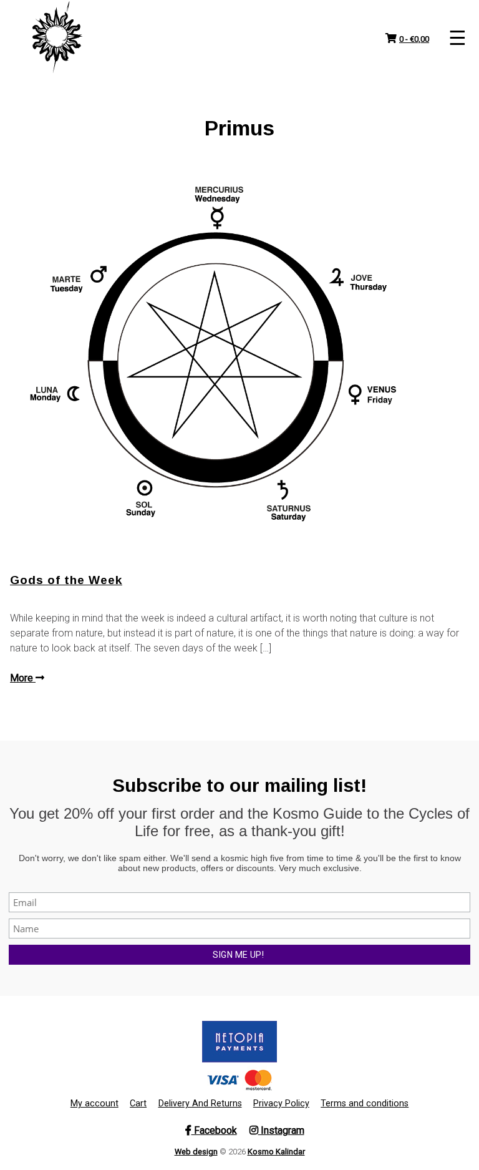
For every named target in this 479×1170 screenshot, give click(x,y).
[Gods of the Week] (239, 354)
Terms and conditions (365, 1103)
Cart (138, 1103)
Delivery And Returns (200, 1103)
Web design (196, 1151)
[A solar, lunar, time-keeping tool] (57, 37)
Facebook (214, 1130)
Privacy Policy (281, 1103)
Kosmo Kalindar (276, 1151)
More (23, 678)
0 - (414, 39)
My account (94, 1103)
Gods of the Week (66, 580)
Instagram (281, 1130)
